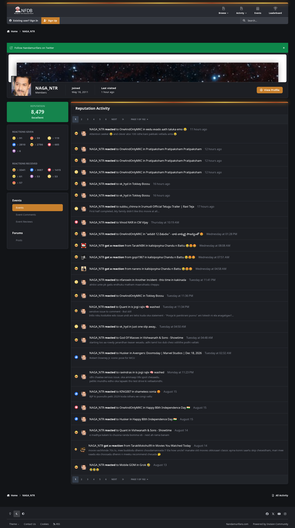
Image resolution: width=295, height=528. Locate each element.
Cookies (44, 524)
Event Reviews (24, 221)
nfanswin (125, 280)
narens (136, 269)
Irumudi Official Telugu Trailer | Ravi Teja (167, 206)
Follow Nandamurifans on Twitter (34, 47)
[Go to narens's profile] (83, 268)
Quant (123, 307)
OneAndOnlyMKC (131, 129)
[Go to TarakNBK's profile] (83, 245)
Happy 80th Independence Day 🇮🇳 (168, 407)
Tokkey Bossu (141, 184)
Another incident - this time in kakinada (160, 280)
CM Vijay (142, 222)
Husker (124, 353)
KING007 (125, 391)
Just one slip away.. (144, 326)
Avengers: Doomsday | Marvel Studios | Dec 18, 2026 (167, 353)
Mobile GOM (128, 465)
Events (20, 207)
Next (114, 119)
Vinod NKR (126, 222)
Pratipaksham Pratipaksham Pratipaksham (174, 149)
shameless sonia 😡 (147, 391)
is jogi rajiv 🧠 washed (145, 307)
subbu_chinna (129, 206)
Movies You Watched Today (173, 446)
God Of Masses (129, 338)
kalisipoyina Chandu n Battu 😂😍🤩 (172, 245)
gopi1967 (138, 257)
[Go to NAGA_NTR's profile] (83, 133)
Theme (13, 524)
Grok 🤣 (145, 465)
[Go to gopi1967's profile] (83, 257)
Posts (19, 240)
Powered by (270, 524)
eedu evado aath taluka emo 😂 (166, 129)
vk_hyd (124, 184)
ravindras (126, 372)
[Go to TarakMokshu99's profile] (82, 450)
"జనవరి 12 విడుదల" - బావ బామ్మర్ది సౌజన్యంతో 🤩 (174, 234)
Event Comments (26, 214)
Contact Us (30, 524)
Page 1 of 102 (138, 119)
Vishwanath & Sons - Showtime (163, 338)
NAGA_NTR (96, 129)
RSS (57, 524)
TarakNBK (138, 245)
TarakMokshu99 (141, 446)
